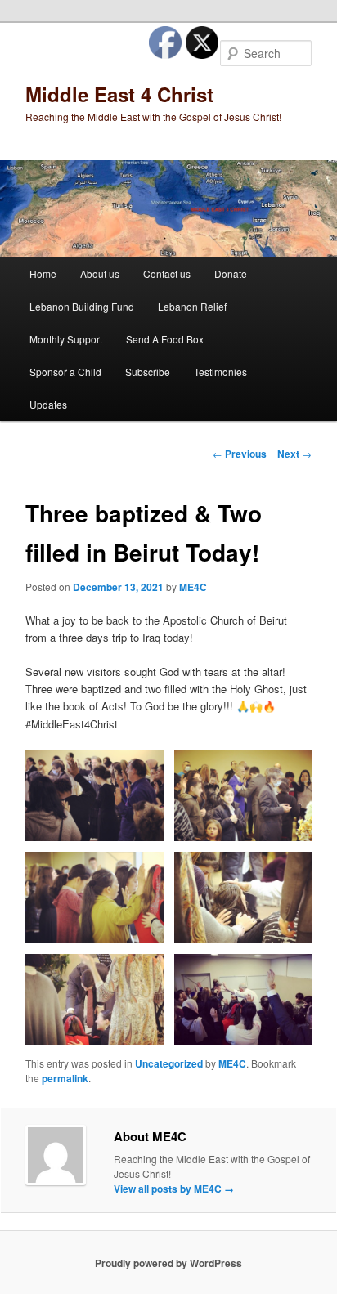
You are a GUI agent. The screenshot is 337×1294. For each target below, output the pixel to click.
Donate (230, 273)
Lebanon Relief (192, 306)
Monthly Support (65, 339)
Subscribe (147, 371)
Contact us (167, 273)
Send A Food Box (165, 339)
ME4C (193, 587)
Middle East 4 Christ (119, 94)
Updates (48, 404)
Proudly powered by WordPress (168, 1263)
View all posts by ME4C (174, 1188)
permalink (65, 1078)
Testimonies (220, 371)
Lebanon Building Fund (81, 306)
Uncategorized (169, 1063)
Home (42, 273)
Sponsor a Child (65, 371)
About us (99, 273)
